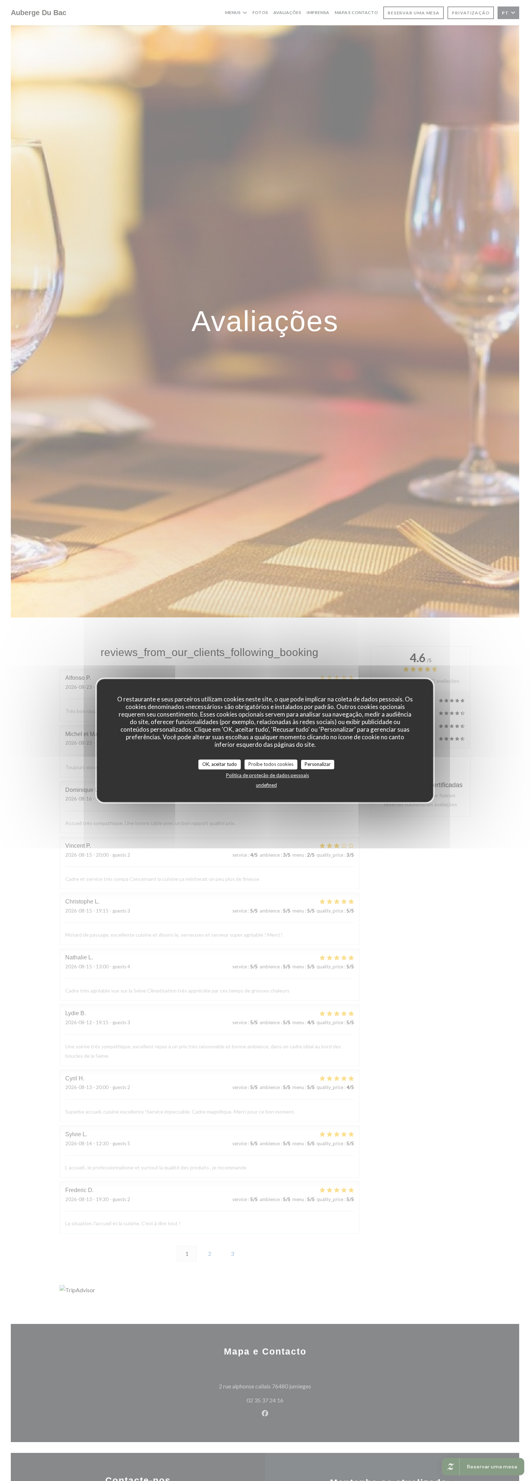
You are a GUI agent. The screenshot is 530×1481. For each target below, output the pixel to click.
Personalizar (318, 764)
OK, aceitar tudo (219, 764)
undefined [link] (266, 785)
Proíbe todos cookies (270, 764)
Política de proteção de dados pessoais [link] (267, 775)
